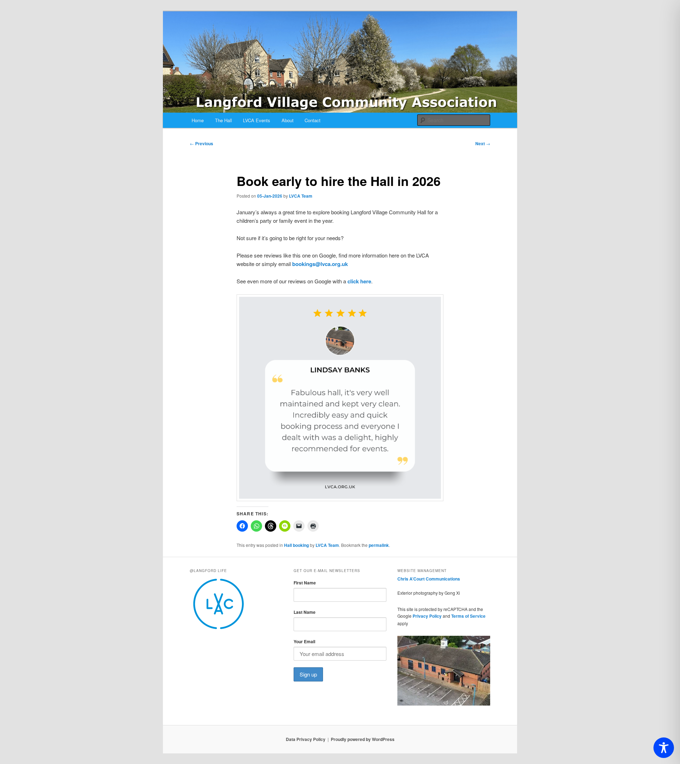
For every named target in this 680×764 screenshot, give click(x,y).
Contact (313, 120)
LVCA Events (256, 120)
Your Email (304, 641)
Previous (201, 143)
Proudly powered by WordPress (363, 739)
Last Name (305, 612)
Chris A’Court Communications (428, 579)
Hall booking (296, 545)
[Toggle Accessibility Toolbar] (664, 748)
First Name (305, 582)
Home (198, 120)
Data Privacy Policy (305, 739)
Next (482, 143)
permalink (379, 545)
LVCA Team (300, 196)
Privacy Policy (427, 616)
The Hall (223, 120)
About (288, 120)
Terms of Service (468, 616)
